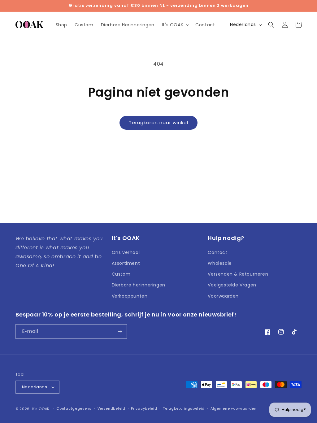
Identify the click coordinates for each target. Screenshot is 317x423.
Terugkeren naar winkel (158, 122)
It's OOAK (41, 408)
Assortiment (126, 263)
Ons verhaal (126, 252)
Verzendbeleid (111, 408)
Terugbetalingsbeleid (184, 408)
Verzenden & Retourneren (238, 274)
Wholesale (220, 263)
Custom (121, 274)
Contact (217, 252)
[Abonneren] (120, 331)
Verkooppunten (130, 296)
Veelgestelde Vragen (232, 285)
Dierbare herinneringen (138, 285)
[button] (175, 24)
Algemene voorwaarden (234, 408)
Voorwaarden (223, 296)
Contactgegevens (74, 408)
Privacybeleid (144, 408)
